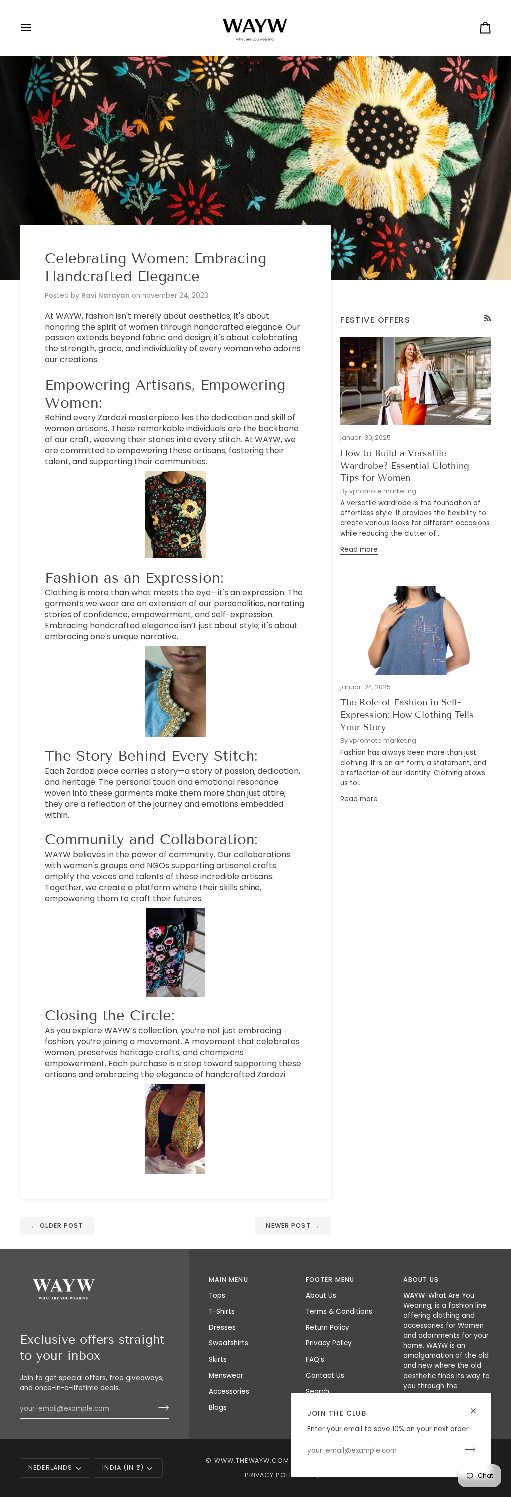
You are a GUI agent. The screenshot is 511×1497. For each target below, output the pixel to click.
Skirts (218, 1359)
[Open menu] (35, 27)
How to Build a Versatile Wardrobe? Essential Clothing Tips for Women (404, 466)
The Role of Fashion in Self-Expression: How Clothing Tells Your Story (407, 715)
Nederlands (50, 1467)
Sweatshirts (228, 1343)
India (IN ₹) (123, 1467)
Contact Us (325, 1375)
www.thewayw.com (252, 1460)
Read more (359, 549)
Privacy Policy (329, 1343)
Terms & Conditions (339, 1311)
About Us (321, 1295)
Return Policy (327, 1327)
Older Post (57, 1225)
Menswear (226, 1375)
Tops (217, 1295)
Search (317, 1391)
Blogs (218, 1407)
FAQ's (315, 1359)
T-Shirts (222, 1311)
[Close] (477, 1411)
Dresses (222, 1327)
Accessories (229, 1391)
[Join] (467, 1450)
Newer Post (293, 1225)
